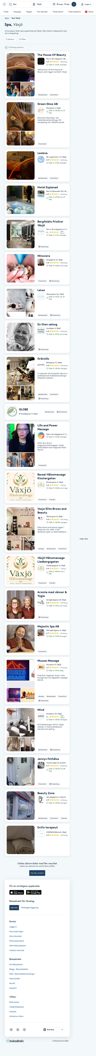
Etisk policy (14, 1002)
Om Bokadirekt (16, 964)
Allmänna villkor (16, 1016)
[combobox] (19, 4)
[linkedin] (18, 1030)
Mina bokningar (16, 931)
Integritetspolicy (16, 1007)
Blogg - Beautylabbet (18, 969)
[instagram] (11, 1030)
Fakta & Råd (14, 978)
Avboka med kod (16, 950)
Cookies (12, 1011)
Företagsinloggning (29, 907)
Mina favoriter (15, 936)
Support (13, 988)
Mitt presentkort (16, 941)
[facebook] (24, 1030)
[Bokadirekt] (4, 4)
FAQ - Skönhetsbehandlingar (22, 974)
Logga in (13, 927)
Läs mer (14, 907)
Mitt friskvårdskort (17, 945)
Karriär (12, 983)
